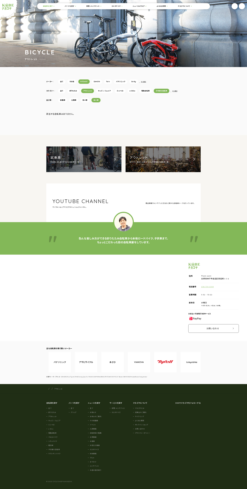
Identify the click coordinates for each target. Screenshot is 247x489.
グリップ (73, 412)
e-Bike (132, 91)
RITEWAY (84, 82)
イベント (93, 425)
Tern (108, 82)
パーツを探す (69, 6)
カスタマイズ (116, 6)
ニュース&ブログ (138, 6)
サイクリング (139, 416)
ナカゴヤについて (184, 6)
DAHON (97, 82)
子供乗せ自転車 (161, 91)
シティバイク (52, 441)
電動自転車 (145, 91)
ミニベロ (120, 91)
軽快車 (50, 445)
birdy (133, 82)
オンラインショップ (141, 425)
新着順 (62, 100)
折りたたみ (73, 91)
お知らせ (93, 412)
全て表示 (143, 82)
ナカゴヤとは (139, 408)
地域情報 (93, 454)
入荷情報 (93, 429)
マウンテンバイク (54, 454)
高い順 (96, 100)
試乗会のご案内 (141, 412)
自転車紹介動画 (96, 433)
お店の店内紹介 (96, 470)
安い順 (84, 100)
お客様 (92, 441)
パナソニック (120, 82)
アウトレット (87, 91)
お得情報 (93, 437)
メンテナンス (94, 466)
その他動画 (94, 421)
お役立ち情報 (95, 445)
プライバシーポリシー (142, 433)
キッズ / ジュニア (104, 91)
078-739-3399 (207, 287)
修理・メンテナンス (93, 6)
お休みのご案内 (95, 416)
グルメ (92, 458)
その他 (71, 82)
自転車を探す (48, 6)
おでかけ (93, 462)
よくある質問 (161, 6)
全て (61, 82)
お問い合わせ (212, 328)
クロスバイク (53, 437)
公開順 (73, 100)
